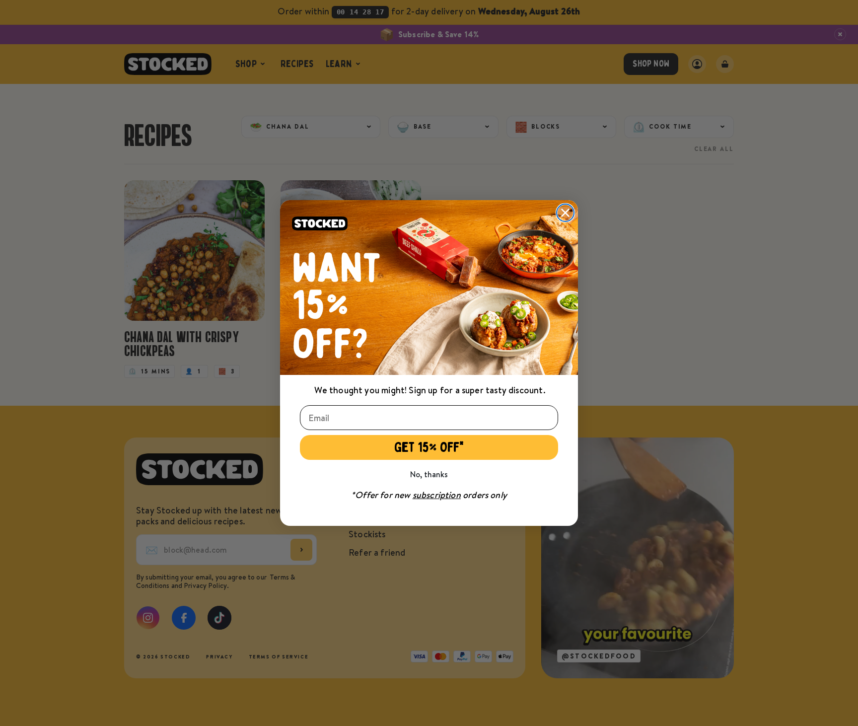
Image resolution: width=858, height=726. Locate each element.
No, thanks (429, 474)
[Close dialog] (565, 212)
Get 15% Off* (429, 447)
